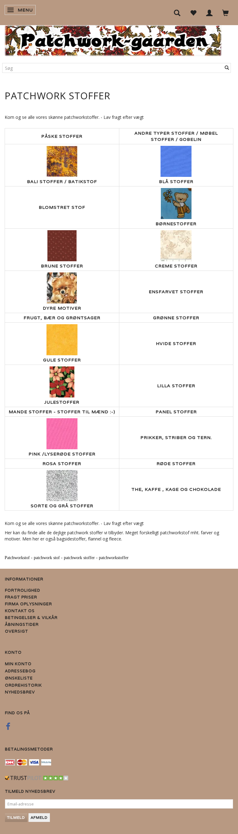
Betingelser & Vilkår (31, 617)
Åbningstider (22, 624)
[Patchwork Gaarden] (113, 39)
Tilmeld (16, 817)
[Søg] (227, 68)
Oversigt (16, 631)
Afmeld (39, 817)
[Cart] (225, 12)
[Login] (209, 12)
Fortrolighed (22, 590)
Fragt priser (21, 597)
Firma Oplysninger (28, 604)
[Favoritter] (193, 12)
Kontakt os (20, 610)
